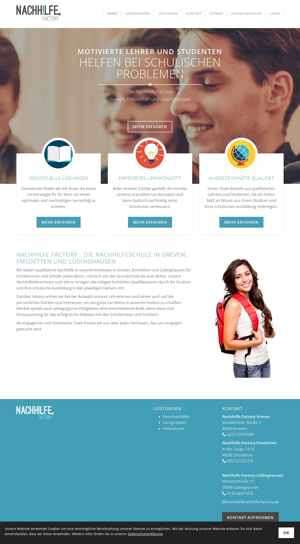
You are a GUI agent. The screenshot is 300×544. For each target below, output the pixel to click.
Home (112, 13)
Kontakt (193, 13)
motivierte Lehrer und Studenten (150, 51)
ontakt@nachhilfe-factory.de (254, 501)
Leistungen (168, 13)
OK (286, 532)
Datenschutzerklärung (145, 534)
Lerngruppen (174, 422)
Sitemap (216, 13)
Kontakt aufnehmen (250, 517)
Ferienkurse (173, 428)
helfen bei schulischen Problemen (150, 68)
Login (275, 13)
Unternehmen (137, 13)
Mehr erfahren (150, 126)
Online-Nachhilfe (246, 13)
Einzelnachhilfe (176, 416)
